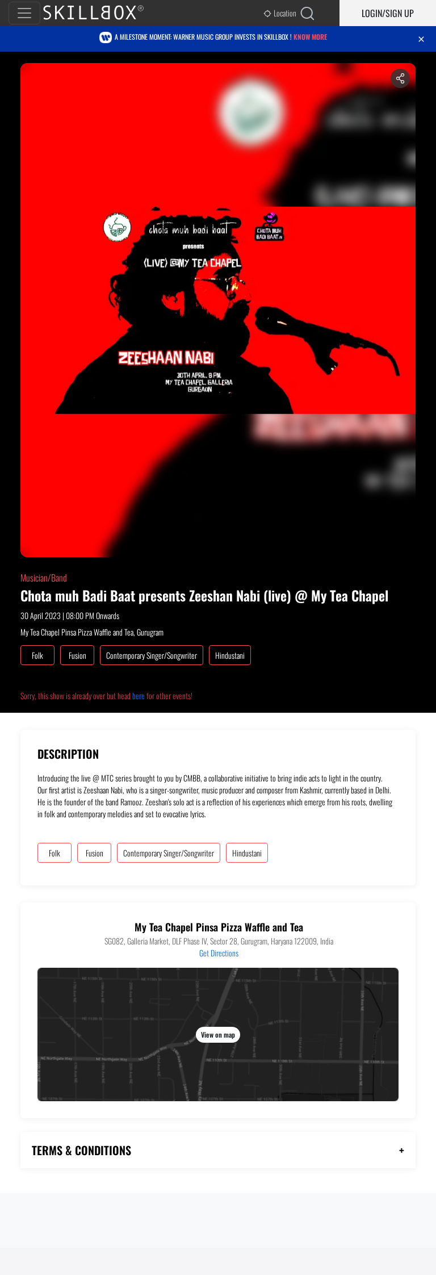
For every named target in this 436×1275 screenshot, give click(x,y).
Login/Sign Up (388, 13)
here (138, 695)
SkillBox (102, 13)
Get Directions (218, 953)
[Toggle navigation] (24, 13)
